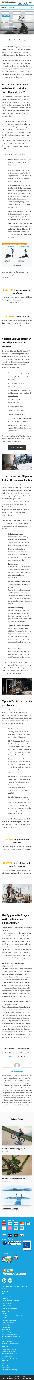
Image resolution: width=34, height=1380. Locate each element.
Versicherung (6, 1339)
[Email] (24, 40)
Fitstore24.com (20, 1376)
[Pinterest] (19, 40)
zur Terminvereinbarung (9, 1369)
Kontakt (4, 1289)
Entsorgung (5, 1325)
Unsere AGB (5, 1311)
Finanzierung (6, 1327)
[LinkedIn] (21, 1056)
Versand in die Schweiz (9, 1320)
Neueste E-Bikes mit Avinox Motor (14, 1179)
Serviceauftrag (6, 1296)
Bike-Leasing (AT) (7, 1341)
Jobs (3, 1293)
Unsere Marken (6, 1305)
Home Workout (9, 1052)
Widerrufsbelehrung (8, 1322)
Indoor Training (23, 1052)
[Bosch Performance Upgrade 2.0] (17, 1135)
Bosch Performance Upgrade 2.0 (14, 1149)
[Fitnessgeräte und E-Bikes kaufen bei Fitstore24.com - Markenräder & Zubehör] (9, 2)
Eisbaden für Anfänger (10, 1209)
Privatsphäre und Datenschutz (11, 1336)
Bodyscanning (6, 1329)
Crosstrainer (9, 1048)
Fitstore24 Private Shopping (10, 1301)
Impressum (5, 1291)
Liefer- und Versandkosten (10, 1334)
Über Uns (5, 1298)
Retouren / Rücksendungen (10, 1343)
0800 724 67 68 (11, 1351)
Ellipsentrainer (23, 1048)
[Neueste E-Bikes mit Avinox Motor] (17, 1165)
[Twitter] (14, 40)
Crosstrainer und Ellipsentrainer (13, 665)
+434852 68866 (11, 1349)
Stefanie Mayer (9, 26)
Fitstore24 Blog (6, 1303)
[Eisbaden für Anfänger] (17, 1195)
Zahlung (4, 1313)
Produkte (6, 15)
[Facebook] (9, 40)
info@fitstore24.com (11, 1353)
